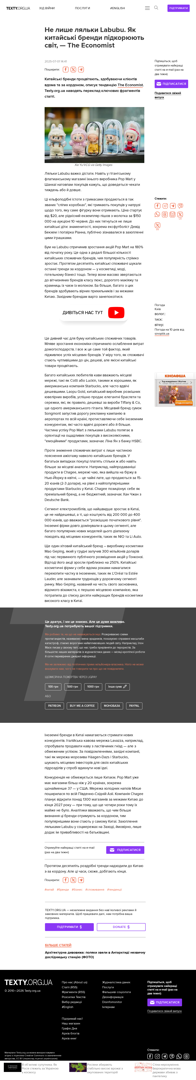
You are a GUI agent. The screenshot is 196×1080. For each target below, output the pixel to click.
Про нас (67, 982)
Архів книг (69, 1038)
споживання (95, 890)
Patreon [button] (54, 706)
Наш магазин (71, 1023)
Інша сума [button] (115, 687)
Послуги (108, 987)
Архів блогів (70, 1033)
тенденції (115, 890)
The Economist (130, 85)
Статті (66, 987)
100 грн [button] (53, 687)
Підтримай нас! (72, 1019)
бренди (64, 890)
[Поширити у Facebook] (66, 69)
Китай (50, 890)
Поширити (52, 69)
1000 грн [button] (93, 687)
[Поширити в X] (73, 69)
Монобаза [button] (112, 706)
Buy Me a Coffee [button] (82, 706)
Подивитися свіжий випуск (164, 1011)
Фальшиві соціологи (116, 992)
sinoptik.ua (162, 334)
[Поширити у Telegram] (81, 69)
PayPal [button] (134, 706)
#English (67, 1007)
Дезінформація (112, 997)
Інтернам (108, 1007)
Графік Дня (69, 1028)
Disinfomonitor (112, 1002)
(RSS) (73, 987)
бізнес (78, 890)
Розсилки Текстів (74, 997)
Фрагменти (69, 992)
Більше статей (58, 945)
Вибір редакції (72, 1002)
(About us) (80, 982)
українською (50, 1058)
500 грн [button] (72, 687)
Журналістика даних (116, 982)
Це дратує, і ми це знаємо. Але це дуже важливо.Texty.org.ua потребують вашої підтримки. (85, 624)
